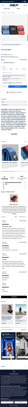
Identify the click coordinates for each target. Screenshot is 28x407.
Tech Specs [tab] (4, 104)
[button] (1, 5)
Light (4, 68)
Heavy (17, 68)
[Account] (24, 5)
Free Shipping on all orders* (8, 1)
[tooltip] (18, 204)
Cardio (18, 8)
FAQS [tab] (3, 102)
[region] (14, 198)
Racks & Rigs (7, 8)
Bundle (24, 68)
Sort (16, 216)
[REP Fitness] (14, 5)
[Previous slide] (24, 141)
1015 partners (8, 375)
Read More (14, 134)
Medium (10, 68)
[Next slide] (26, 141)
